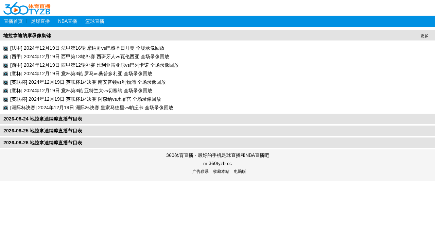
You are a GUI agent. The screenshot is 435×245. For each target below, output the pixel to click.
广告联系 (200, 171)
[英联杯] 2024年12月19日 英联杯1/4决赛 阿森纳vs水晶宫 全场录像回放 (85, 99)
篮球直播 (94, 21)
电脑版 (240, 171)
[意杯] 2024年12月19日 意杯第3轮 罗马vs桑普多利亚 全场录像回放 (81, 73)
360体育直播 (27, 4)
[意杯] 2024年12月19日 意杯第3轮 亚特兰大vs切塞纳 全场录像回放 (81, 90)
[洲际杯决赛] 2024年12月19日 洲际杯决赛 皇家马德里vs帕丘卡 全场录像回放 (91, 107)
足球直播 (40, 21)
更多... (426, 35)
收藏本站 (221, 171)
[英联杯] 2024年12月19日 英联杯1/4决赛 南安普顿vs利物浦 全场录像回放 (88, 82)
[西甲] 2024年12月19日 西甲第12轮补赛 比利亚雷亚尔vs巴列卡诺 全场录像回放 (94, 65)
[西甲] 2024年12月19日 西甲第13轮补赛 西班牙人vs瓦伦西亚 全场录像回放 (89, 56)
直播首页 (13, 21)
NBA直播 (67, 21)
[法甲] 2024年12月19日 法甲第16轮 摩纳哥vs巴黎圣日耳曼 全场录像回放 (87, 48)
